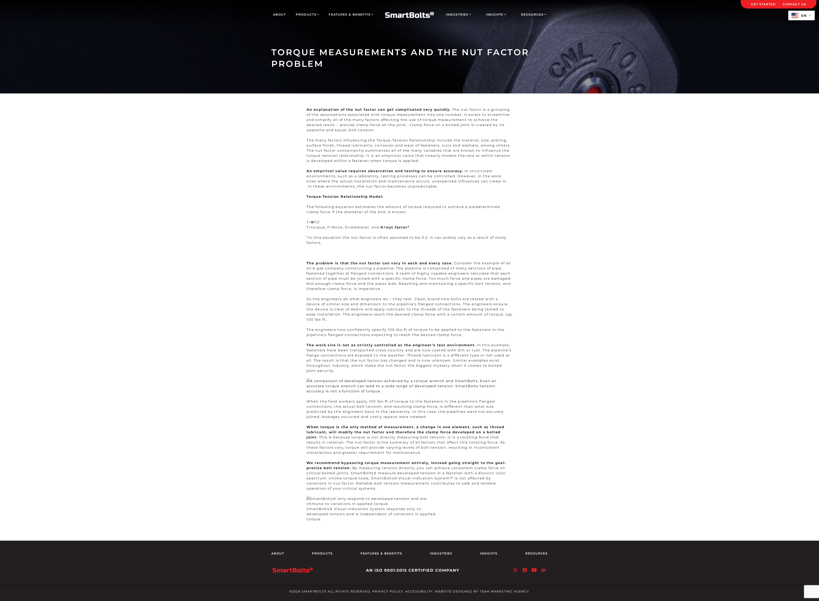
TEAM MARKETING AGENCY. (505, 591)
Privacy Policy (387, 591)
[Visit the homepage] (292, 570)
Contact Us (794, 4)
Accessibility (419, 591)
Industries (457, 14)
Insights (494, 14)
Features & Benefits (349, 14)
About (279, 14)
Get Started (763, 4)
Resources (532, 14)
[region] (55, 564)
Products (306, 14)
